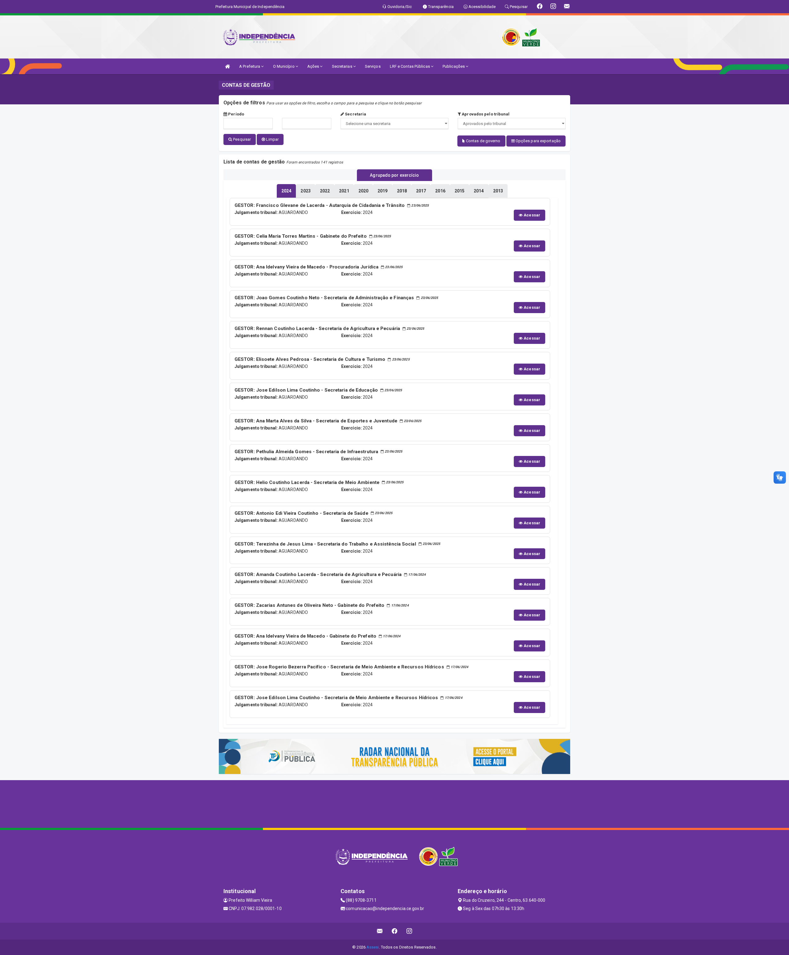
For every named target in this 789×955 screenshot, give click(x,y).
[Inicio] (227, 66)
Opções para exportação (538, 141)
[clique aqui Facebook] (394, 931)
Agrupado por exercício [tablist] (394, 175)
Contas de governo (483, 141)
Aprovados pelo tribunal (485, 114)
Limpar (272, 139)
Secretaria (355, 114)
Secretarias (342, 66)
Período (235, 114)
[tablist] (286, 191)
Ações (313, 66)
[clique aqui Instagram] (409, 931)
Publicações (454, 66)
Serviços (373, 66)
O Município (284, 66)
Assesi (372, 947)
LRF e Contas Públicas (410, 66)
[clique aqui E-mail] (379, 931)
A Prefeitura (250, 66)
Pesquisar (241, 139)
